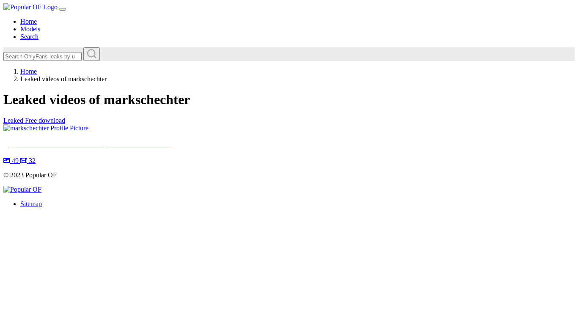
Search (29, 36)
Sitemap (31, 203)
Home (28, 21)
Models (30, 29)
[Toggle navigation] (62, 9)
